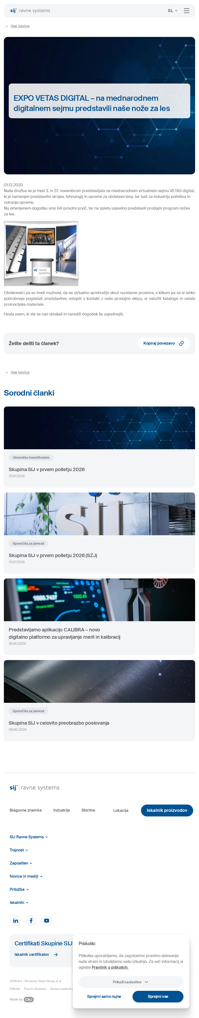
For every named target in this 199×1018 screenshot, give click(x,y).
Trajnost (17, 850)
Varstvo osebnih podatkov (67, 989)
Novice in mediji (24, 876)
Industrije (61, 810)
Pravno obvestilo (35, 989)
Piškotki (15, 989)
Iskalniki (17, 902)
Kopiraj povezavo (159, 343)
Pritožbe (17, 889)
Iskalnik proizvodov (167, 810)
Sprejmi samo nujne (104, 996)
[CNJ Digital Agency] (22, 999)
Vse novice (20, 26)
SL (170, 11)
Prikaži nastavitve (127, 982)
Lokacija (120, 810)
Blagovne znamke (26, 810)
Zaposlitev (19, 863)
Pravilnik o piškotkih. (110, 967)
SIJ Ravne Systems (27, 837)
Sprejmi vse (158, 996)
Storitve (88, 810)
